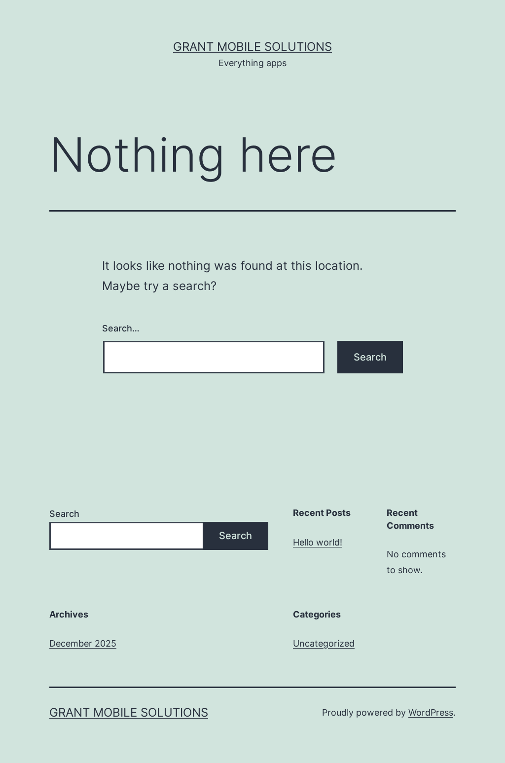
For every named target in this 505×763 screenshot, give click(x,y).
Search (64, 514)
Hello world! (317, 542)
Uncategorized (324, 643)
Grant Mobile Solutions (252, 46)
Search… (121, 328)
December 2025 (82, 643)
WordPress (430, 712)
